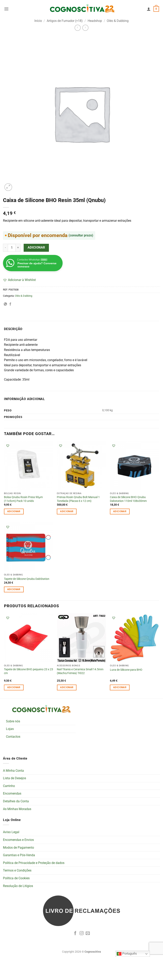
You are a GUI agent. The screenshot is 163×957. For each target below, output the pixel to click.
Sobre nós (13, 721)
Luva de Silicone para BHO (126, 669)
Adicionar (36, 247)
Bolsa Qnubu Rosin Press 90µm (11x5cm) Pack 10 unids (23, 499)
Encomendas (12, 793)
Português (129, 953)
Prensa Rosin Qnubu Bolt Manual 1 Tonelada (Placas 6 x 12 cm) (78, 499)
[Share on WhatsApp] (5, 304)
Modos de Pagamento (18, 847)
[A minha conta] (149, 9)
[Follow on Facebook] (75, 933)
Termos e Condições (17, 870)
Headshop (95, 21)
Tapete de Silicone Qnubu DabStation (26, 579)
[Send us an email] (88, 933)
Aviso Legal (11, 832)
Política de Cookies (16, 878)
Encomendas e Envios (18, 840)
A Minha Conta (13, 770)
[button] (6, 9)
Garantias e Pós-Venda (19, 855)
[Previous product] (85, 28)
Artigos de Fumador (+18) (65, 21)
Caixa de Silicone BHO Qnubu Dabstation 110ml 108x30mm (128, 499)
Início (38, 21)
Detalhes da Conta (16, 801)
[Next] (159, 655)
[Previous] (4, 655)
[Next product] (78, 28)
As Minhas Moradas (17, 809)
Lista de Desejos (14, 778)
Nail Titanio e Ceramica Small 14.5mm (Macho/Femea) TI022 (80, 671)
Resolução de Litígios (18, 886)
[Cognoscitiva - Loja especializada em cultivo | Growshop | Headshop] (81, 9)
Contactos (13, 736)
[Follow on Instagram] (82, 933)
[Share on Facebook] (10, 304)
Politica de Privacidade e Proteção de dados (33, 863)
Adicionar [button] (13, 511)
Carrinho (9, 786)
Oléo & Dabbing (118, 21)
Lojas (10, 729)
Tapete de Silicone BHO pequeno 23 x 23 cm (28, 671)
